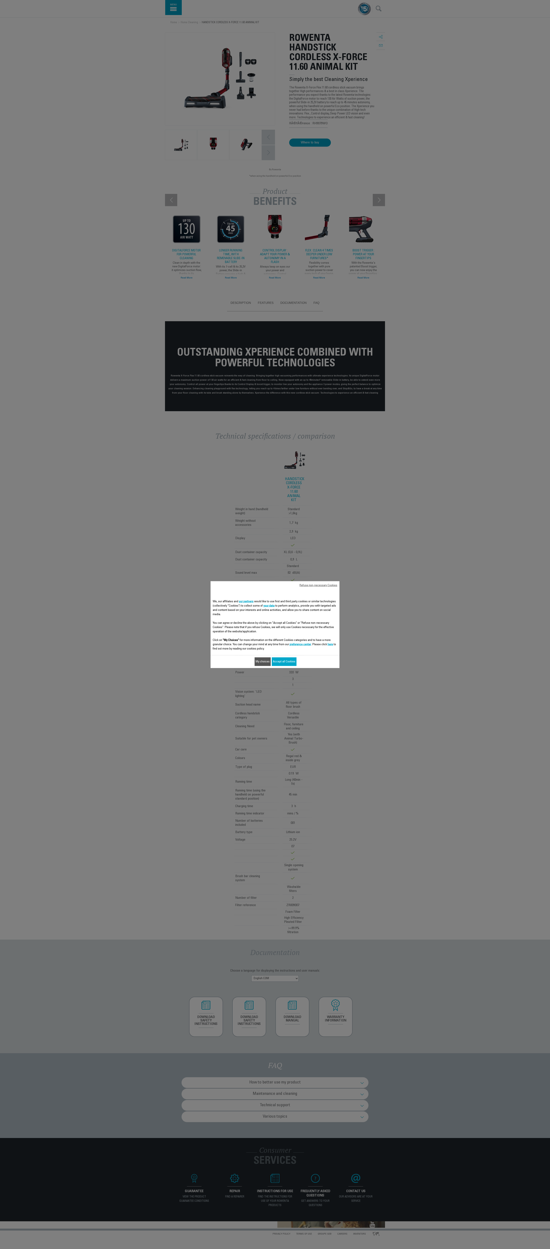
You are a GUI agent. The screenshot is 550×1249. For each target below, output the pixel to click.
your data (269, 605)
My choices (263, 661)
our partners (246, 601)
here (330, 644)
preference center (300, 644)
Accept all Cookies (284, 661)
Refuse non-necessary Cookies (318, 585)
